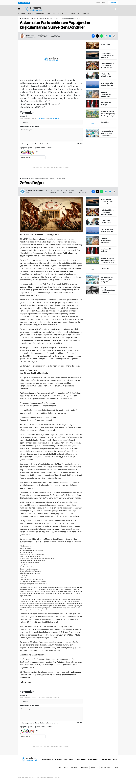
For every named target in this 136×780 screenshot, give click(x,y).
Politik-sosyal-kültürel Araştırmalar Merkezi (43, 178)
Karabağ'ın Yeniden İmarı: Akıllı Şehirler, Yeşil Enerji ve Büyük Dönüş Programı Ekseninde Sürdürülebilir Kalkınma (108, 114)
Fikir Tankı (33, 18)
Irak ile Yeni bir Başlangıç (106, 104)
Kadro (30, 13)
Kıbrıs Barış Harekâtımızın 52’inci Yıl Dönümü (108, 290)
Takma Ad (23, 116)
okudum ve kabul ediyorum (40, 144)
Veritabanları (74, 13)
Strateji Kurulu (92, 759)
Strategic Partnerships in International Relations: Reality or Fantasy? (108, 94)
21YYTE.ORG (25, 18)
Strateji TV (62, 13)
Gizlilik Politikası (105, 759)
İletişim (103, 2)
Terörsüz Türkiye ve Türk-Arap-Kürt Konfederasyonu (107, 66)
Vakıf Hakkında (47, 759)
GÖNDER (80, 144)
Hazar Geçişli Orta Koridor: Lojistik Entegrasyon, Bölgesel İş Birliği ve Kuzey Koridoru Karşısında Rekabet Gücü (108, 133)
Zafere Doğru (105, 44)
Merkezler (40, 13)
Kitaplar (86, 13)
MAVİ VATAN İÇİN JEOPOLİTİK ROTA (107, 84)
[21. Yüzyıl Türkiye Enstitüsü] (29, 759)
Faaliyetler (51, 13)
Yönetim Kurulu (80, 759)
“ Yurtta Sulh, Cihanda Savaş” (106, 75)
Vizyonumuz (68, 759)
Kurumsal (21, 13)
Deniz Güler (105, 122)
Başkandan (58, 759)
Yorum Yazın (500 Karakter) (29, 126)
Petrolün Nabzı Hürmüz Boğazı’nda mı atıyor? (107, 55)
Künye (98, 2)
